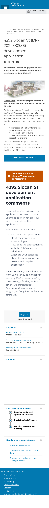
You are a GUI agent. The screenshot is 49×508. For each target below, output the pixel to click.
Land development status (18, 408)
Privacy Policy (10, 478)
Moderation (9, 491)
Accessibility (9, 481)
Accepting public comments (18, 340)
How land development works (20, 440)
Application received (15, 332)
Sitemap (7, 488)
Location (10, 359)
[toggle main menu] (5, 8)
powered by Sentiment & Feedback (20, 494)
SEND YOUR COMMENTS (24, 158)
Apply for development (20, 445)
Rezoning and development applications (28, 29)
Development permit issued (18, 347)
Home (9, 29)
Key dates (11, 327)
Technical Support (11, 485)
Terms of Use (9, 475)
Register (24, 314)
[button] (5, 62)
